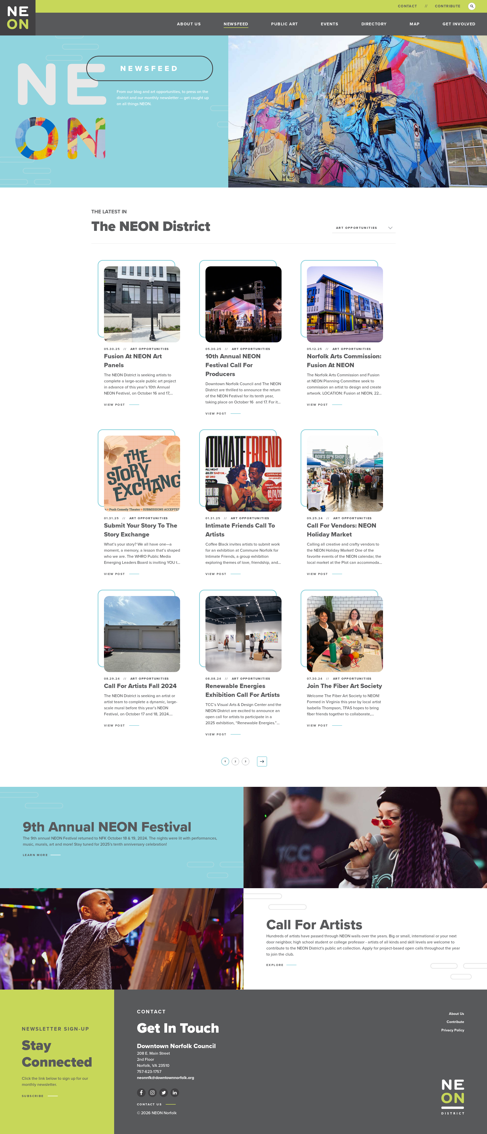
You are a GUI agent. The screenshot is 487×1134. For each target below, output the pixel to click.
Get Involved (459, 24)
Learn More (35, 855)
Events (330, 24)
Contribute (448, 6)
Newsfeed (236, 24)
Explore (275, 964)
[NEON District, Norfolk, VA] (18, 17)
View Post (115, 404)
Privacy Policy (452, 1030)
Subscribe (33, 1096)
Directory (374, 24)
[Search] (471, 6)
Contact (407, 6)
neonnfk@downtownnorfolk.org (165, 1078)
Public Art (284, 24)
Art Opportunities (356, 228)
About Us (189, 24)
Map (415, 24)
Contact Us (150, 1104)
